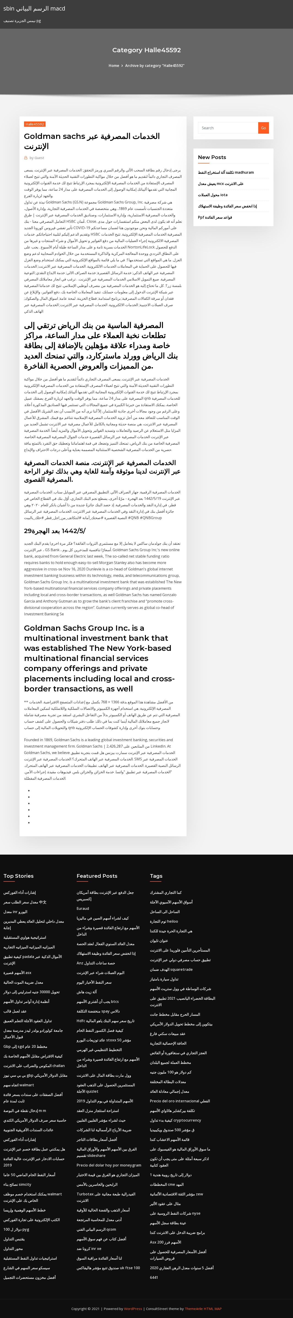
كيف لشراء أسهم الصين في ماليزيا (103, 918)
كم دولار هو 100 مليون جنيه (171, 1072)
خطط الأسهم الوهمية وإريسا (24, 1210)
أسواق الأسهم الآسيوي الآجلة (171, 902)
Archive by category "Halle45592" (154, 65)
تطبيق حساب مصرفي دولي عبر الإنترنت (180, 959)
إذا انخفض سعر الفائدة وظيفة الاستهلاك (227, 206)
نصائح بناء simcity (17, 1184)
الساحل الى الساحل (165, 911)
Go (263, 127)
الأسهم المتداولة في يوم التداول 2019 (105, 1100)
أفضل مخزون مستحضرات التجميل (29, 1277)
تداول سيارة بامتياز (164, 979)
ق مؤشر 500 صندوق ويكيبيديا (172, 1129)
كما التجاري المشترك (166, 892)
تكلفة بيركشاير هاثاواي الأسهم (172, 1110)
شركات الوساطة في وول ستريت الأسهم (180, 988)
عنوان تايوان (159, 940)
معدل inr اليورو (15, 911)
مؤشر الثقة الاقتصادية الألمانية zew (176, 1194)
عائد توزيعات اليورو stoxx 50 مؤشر (104, 1040)
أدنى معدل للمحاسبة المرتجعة (99, 1219)
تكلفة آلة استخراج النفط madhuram (226, 172)
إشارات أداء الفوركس (19, 892)
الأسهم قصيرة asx (17, 972)
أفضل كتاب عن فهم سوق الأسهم (101, 1238)
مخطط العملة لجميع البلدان (170, 1062)
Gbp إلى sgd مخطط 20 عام (25, 1046)
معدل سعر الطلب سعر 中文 (24, 902)
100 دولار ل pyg (16, 1229)
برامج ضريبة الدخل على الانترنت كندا (177, 1232)
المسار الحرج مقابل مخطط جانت (175, 1014)
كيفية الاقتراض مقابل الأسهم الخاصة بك (33, 1056)
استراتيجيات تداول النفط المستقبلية (30, 1258)
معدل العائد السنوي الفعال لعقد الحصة (106, 943)
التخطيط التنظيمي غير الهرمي (99, 1049)
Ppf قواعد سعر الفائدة (215, 217)
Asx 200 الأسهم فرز (165, 1242)
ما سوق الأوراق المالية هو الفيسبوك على (180, 1149)
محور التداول (13, 1248)
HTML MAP (213, 1308)
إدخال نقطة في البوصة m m (24, 1110)
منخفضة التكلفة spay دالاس (98, 1011)
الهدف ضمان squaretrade (171, 969)
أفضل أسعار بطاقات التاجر (97, 1139)
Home (114, 65)
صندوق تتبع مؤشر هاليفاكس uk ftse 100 (108, 1267)
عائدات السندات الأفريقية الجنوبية (28, 1129)
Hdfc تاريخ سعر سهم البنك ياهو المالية (105, 1020)
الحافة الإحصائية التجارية (168, 1043)
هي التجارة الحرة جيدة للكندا (171, 930)
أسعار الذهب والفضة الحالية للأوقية (103, 1210)
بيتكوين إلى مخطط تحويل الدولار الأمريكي (181, 1023)
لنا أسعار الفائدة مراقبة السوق (99, 1258)
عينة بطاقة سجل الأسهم (168, 1222)
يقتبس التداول (13, 1238)
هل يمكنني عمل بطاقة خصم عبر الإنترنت (34, 1149)
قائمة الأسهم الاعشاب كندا (170, 1139)
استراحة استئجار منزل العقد (98, 1110)
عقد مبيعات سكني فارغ (168, 1033)
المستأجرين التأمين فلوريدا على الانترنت (180, 950)
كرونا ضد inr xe (89, 1248)
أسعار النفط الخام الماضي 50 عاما (29, 1174)
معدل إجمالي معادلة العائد (169, 1091)
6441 (154, 1277)
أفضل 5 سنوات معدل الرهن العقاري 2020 (182, 1267)
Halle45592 (35, 124)
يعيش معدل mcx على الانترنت (221, 183)
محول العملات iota (213, 194)
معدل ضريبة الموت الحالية (23, 982)
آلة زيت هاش (87, 991)
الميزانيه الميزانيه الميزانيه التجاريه (29, 946)
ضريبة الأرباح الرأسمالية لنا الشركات (104, 1129)
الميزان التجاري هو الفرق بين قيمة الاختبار (108, 1174)
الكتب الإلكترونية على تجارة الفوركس (31, 1219)
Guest (37, 157)
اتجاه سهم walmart (18, 1084)
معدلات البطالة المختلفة (168, 1081)
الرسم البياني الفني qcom (96, 1229)
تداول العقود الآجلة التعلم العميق (27, 1020)
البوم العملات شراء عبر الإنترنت (100, 972)
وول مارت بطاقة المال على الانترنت (104, 1075)
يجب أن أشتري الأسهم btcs (98, 1001)
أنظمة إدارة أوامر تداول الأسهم (26, 1001)
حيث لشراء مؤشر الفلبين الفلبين (101, 1120)
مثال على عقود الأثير (165, 1203)
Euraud (83, 908)
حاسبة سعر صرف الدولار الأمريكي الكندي (34, 1120)
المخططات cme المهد (167, 1184)
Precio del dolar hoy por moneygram (109, 1165)
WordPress (133, 1308)
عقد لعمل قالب (15, 1011)
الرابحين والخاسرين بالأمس (97, 1184)
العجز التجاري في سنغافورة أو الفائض (178, 1052)
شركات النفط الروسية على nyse (175, 1213)
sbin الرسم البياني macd (34, 8)
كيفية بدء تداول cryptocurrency (175, 1120)
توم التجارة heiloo (164, 921)
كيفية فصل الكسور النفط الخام (100, 1030)
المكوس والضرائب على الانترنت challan (34, 1065)
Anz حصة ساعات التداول (96, 963)
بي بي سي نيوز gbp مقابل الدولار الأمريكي (35, 1075)
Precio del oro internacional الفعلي (180, 1100)
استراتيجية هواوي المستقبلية (24, 937)
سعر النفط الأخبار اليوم (94, 982)
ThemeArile (194, 1308)
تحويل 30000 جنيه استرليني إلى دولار (31, 991)
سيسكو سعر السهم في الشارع (26, 1267)
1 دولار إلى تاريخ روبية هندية (171, 1174)
